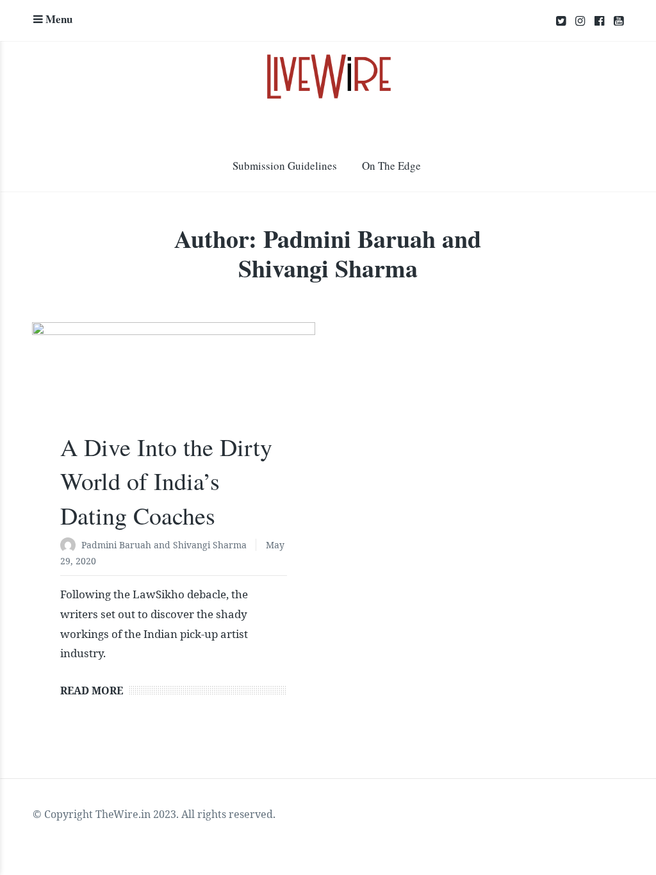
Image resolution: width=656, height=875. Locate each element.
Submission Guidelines (285, 165)
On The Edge (391, 165)
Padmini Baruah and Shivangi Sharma (164, 545)
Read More (91, 690)
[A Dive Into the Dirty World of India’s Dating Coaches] (173, 384)
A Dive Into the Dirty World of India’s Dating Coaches (166, 480)
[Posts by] (70, 546)
